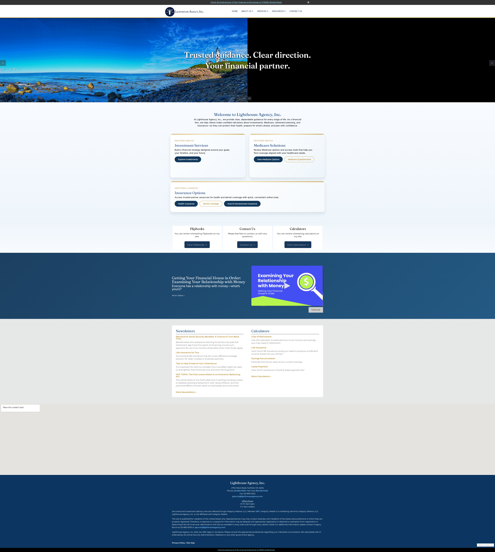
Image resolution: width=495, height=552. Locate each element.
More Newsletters (186, 392)
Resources (278, 11)
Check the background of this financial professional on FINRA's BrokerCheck (246, 2)
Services (261, 11)
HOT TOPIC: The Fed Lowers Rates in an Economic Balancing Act (208, 375)
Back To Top (484, 545)
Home (235, 11)
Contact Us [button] (246, 245)
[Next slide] (492, 63)
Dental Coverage (211, 203)
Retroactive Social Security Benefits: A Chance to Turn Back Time (207, 337)
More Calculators (261, 376)
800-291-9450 (262, 491)
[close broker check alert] (308, 2)
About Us (246, 11)
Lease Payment (259, 366)
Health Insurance (186, 203)
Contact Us (296, 11)
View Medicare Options (268, 159)
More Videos (178, 295)
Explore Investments (188, 159)
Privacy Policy (178, 543)
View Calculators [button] (296, 245)
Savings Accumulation (263, 358)
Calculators (260, 331)
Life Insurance (258, 347)
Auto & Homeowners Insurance (242, 203)
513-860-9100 (239, 491)
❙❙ (249, 98)
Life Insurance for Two (187, 352)
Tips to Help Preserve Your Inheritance (196, 363)
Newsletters (185, 331)
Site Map (191, 543)
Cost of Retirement (261, 336)
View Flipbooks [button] (195, 245)
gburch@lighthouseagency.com (247, 496)
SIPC (258, 511)
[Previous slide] (3, 63)
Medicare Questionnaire (299, 159)
